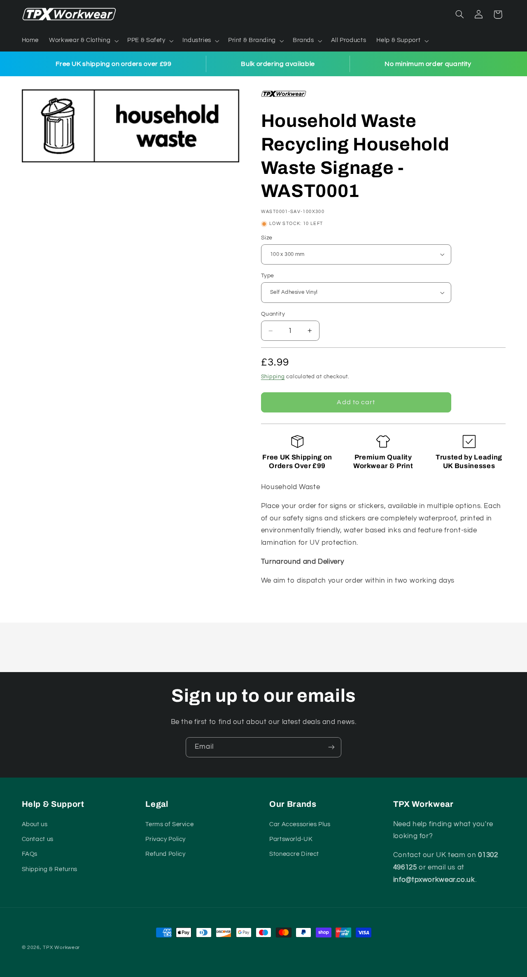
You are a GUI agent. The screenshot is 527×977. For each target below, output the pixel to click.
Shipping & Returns (49, 869)
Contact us (38, 839)
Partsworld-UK (290, 839)
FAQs (30, 854)
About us (35, 824)
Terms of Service (169, 824)
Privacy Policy (165, 839)
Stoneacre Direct (294, 854)
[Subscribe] (331, 747)
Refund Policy (165, 854)
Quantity (273, 314)
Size (267, 238)
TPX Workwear (61, 947)
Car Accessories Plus (300, 824)
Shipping (273, 377)
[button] (83, 41)
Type (267, 276)
